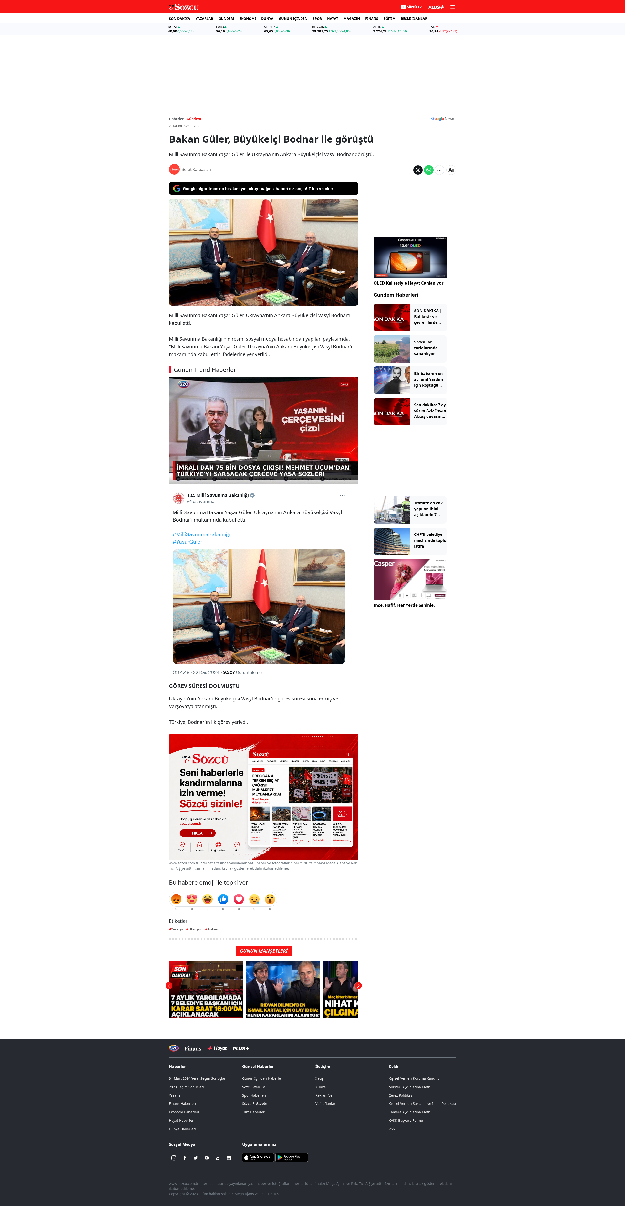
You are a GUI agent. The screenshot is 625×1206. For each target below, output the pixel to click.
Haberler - (177, 119)
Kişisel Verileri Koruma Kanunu (414, 1078)
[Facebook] (185, 1158)
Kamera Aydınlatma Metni (410, 1112)
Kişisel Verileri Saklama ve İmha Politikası (422, 1103)
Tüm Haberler (253, 1112)
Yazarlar (175, 1095)
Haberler (177, 1066)
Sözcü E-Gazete (254, 1103)
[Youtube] (207, 1158)
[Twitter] (196, 1158)
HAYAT (332, 18)
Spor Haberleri (254, 1095)
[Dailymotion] (218, 1158)
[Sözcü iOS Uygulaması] (258, 1157)
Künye (320, 1087)
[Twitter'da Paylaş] (418, 170)
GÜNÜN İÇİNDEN (293, 18)
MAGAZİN (352, 18)
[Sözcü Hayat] (217, 1048)
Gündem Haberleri (396, 294)
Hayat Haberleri (182, 1120)
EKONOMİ (247, 18)
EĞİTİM (390, 18)
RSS (392, 1129)
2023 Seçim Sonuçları (186, 1087)
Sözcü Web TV (253, 1087)
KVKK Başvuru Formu (406, 1120)
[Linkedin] (229, 1158)
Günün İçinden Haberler (262, 1078)
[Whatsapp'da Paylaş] (429, 170)
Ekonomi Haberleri (184, 1112)
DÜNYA (267, 18)
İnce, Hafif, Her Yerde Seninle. (404, 605)
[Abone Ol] (442, 118)
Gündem (194, 119)
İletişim (321, 1078)
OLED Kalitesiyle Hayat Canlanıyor (409, 283)
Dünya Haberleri (182, 1129)
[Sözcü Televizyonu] (174, 1048)
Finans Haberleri (182, 1103)
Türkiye (177, 929)
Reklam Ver (324, 1095)
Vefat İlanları (325, 1103)
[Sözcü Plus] (241, 1048)
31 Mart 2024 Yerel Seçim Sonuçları (198, 1078)
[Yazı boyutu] (451, 170)
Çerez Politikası (401, 1095)
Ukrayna (195, 929)
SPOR (317, 18)
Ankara (213, 929)
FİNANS (371, 18)
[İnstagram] (174, 1158)
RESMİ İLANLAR (414, 18)
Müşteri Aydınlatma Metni (410, 1087)
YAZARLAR (204, 18)
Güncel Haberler (258, 1066)
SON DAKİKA (179, 18)
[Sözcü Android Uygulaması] (291, 1157)
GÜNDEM (226, 18)
